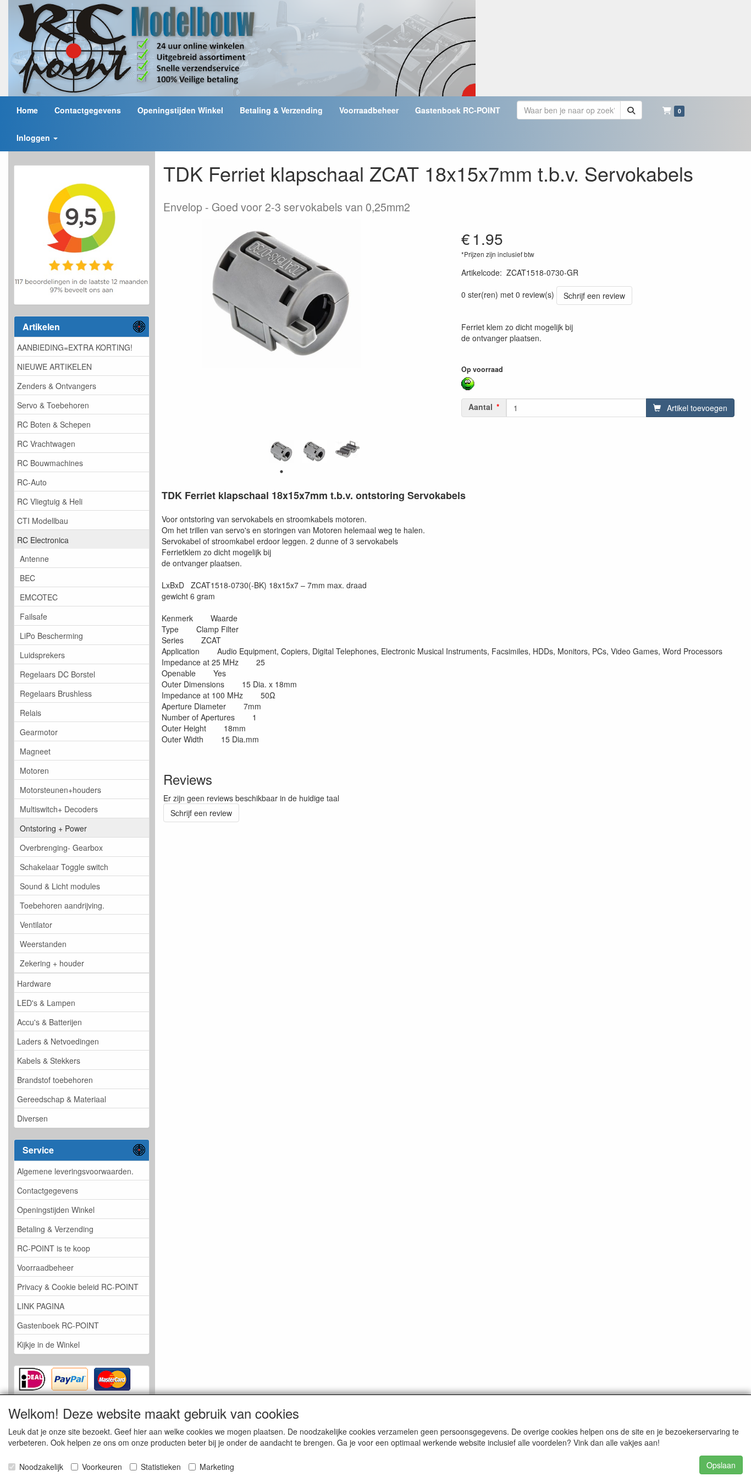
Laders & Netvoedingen (58, 1041)
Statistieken (161, 1466)
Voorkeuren (102, 1466)
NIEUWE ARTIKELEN (54, 366)
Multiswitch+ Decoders (59, 808)
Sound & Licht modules (60, 886)
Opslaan (721, 1464)
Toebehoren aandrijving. (62, 905)
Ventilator (36, 924)
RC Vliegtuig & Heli (49, 501)
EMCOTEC (39, 597)
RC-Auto (32, 482)
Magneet (35, 751)
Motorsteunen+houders (60, 789)
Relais (30, 712)
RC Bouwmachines (50, 462)
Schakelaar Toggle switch (64, 866)
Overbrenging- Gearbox (61, 847)
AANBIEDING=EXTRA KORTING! (74, 347)
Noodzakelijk (41, 1466)
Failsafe (33, 616)
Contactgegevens (47, 1190)
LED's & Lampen (46, 1002)
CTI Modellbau (42, 520)
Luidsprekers (42, 654)
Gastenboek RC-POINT (58, 1325)
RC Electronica (43, 539)
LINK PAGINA (40, 1305)
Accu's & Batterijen (49, 1021)
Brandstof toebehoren (55, 1079)
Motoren (34, 770)
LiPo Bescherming (51, 635)
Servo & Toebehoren (53, 405)
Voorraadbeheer (45, 1267)
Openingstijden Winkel (56, 1209)
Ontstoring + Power (53, 828)
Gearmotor (39, 731)
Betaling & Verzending (55, 1228)
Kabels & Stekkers (48, 1060)
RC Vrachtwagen (46, 443)
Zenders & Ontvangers (56, 385)
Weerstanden (43, 943)
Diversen (32, 1118)
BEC (27, 577)
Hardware (34, 983)
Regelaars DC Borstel (57, 674)
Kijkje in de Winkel (48, 1344)
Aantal (480, 407)
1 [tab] (281, 471)
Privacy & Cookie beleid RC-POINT (78, 1286)
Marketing (217, 1466)
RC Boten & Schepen (54, 424)
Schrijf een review (594, 295)
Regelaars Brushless (56, 693)
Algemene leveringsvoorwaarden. (75, 1171)
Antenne (34, 558)
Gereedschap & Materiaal (61, 1098)
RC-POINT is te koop (53, 1248)
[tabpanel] (281, 451)
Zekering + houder (52, 963)
